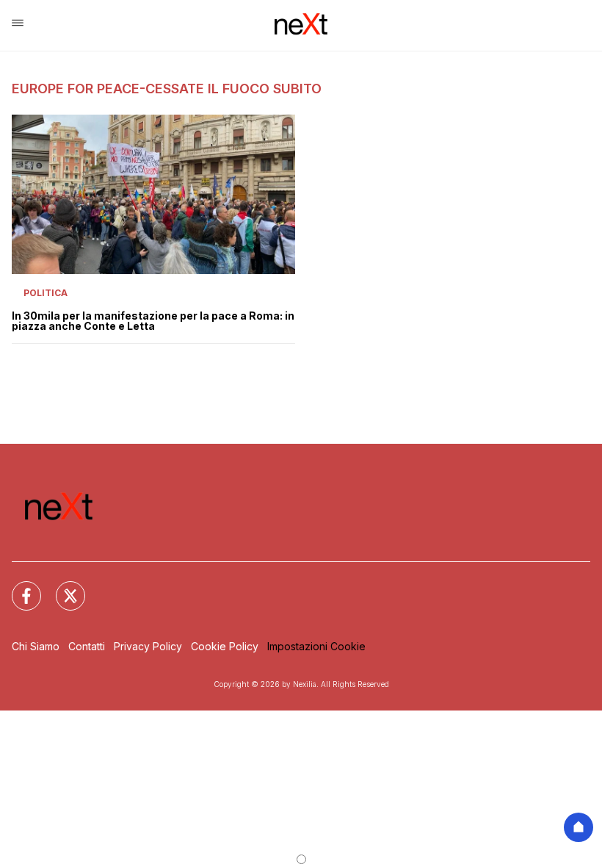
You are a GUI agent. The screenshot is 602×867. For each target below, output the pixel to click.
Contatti (86, 646)
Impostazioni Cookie (316, 646)
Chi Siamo (35, 646)
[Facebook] (17, 587)
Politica (45, 292)
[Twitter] (62, 587)
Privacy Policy (148, 646)
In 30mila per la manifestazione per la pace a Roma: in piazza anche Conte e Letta (153, 321)
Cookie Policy (224, 646)
